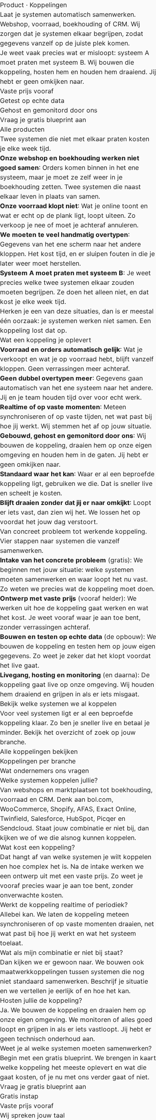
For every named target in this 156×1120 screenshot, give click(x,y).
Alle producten (22, 129)
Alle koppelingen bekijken (39, 751)
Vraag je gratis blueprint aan (43, 120)
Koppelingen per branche (38, 761)
